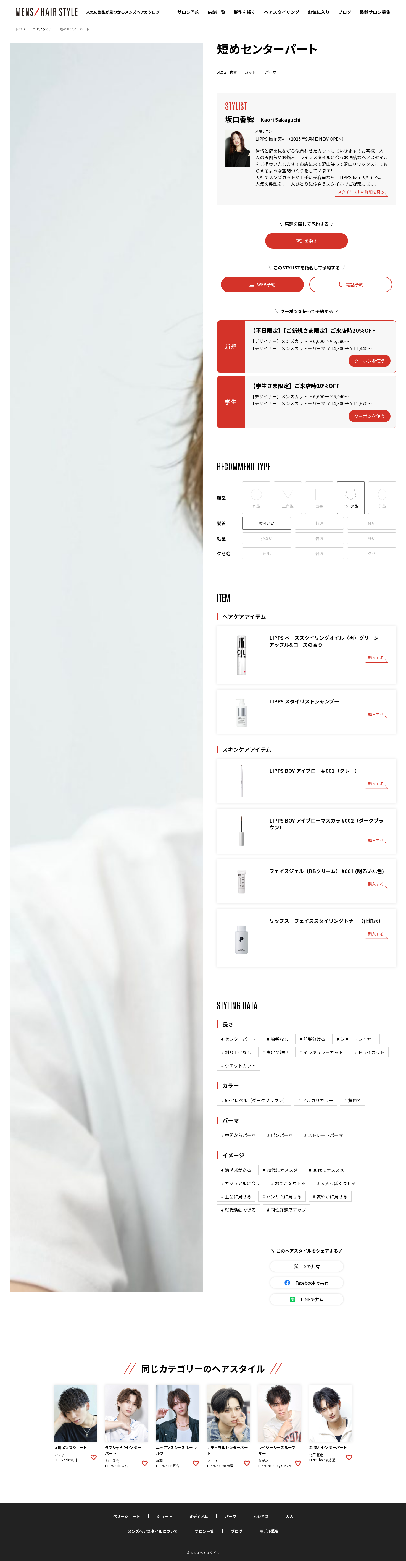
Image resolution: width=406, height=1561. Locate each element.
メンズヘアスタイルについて (153, 1531)
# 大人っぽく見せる (336, 1183)
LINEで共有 (312, 1299)
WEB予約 (266, 284)
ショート (164, 1516)
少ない (267, 538)
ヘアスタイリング (281, 12)
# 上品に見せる (236, 1196)
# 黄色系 (352, 1100)
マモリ (212, 1460)
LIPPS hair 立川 (65, 1460)
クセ (372, 553)
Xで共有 (312, 1266)
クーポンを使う (369, 360)
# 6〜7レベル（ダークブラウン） (254, 1100)
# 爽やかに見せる (330, 1196)
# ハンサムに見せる (282, 1196)
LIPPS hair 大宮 (116, 1465)
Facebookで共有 (312, 1282)
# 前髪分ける (312, 1039)
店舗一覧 (216, 12)
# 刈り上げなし (236, 1052)
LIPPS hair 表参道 (220, 1465)
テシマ (59, 1455)
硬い (372, 523)
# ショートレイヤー (356, 1039)
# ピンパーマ (280, 1135)
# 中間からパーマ (238, 1135)
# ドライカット (369, 1052)
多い (372, 538)
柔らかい (267, 523)
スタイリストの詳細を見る (361, 192)
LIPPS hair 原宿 (167, 1465)
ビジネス (261, 1516)
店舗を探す (307, 240)
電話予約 (354, 284)
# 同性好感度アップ (286, 1209)
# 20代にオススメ (280, 1170)
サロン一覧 (204, 1531)
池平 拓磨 (316, 1455)
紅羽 (159, 1460)
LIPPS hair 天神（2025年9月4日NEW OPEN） (300, 139)
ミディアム (198, 1516)
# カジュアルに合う (240, 1183)
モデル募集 (269, 1531)
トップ (20, 29)
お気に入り (319, 12)
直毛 (267, 553)
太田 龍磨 (112, 1460)
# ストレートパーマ (323, 1135)
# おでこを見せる (288, 1183)
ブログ (344, 12)
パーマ (230, 1516)
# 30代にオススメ (326, 1170)
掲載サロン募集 (375, 12)
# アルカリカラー (315, 1100)
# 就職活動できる (238, 1209)
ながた (263, 1460)
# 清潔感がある (236, 1170)
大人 (289, 1516)
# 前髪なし (277, 1039)
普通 (319, 523)
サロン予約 (188, 12)
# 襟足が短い (275, 1052)
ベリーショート (126, 1516)
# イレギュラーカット (321, 1052)
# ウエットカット (238, 1065)
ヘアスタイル (42, 29)
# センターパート (238, 1039)
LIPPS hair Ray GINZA (274, 1465)
